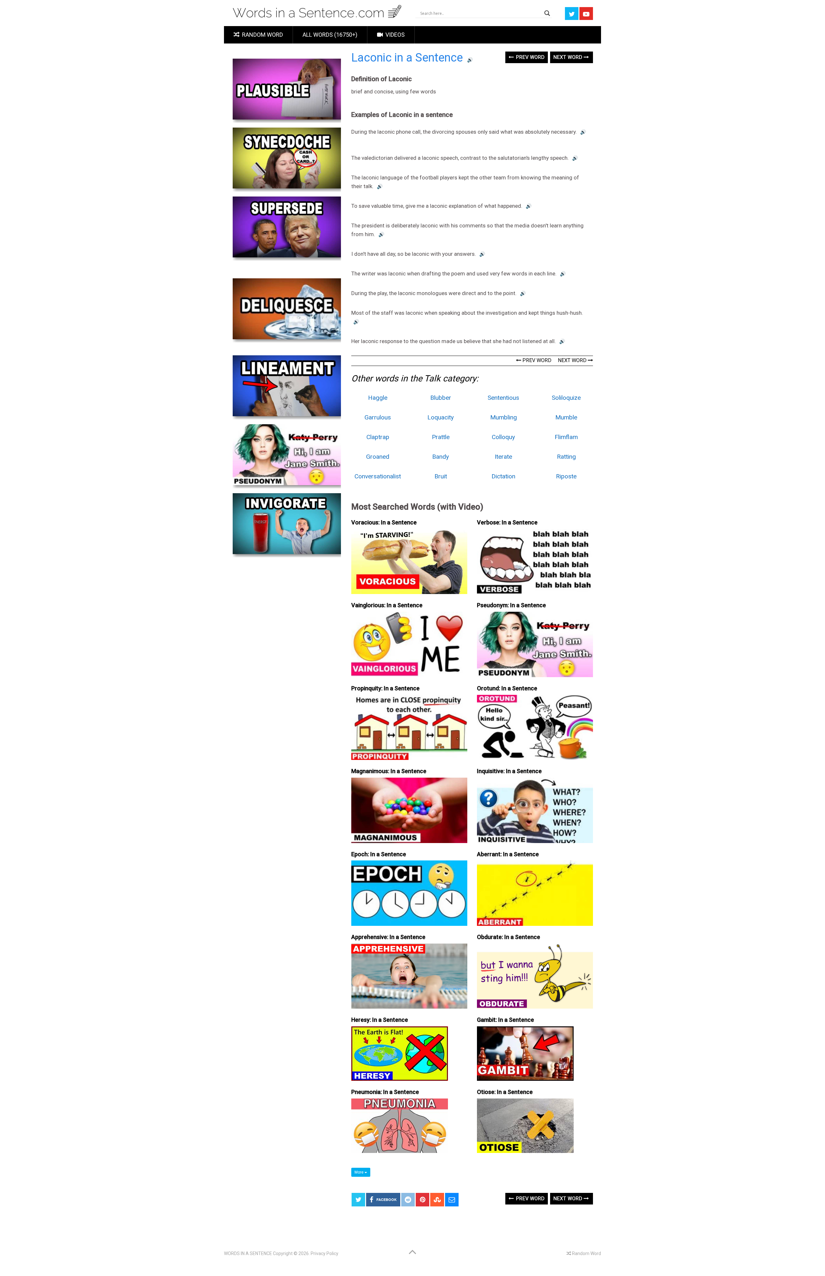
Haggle (377, 397)
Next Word (568, 57)
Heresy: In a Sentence (379, 1019)
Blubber (440, 397)
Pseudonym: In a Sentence (511, 605)
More (359, 1172)
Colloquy (503, 437)
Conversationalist (377, 476)
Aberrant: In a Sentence (508, 854)
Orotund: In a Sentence (507, 688)
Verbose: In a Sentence (507, 522)
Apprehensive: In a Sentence (388, 937)
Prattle (441, 437)
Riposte (566, 476)
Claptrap (377, 437)
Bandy (440, 456)
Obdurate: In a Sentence (508, 937)
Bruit (440, 476)
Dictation (503, 476)
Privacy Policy (324, 1253)
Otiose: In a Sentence (505, 1092)
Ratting (566, 456)
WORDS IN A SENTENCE (248, 1253)
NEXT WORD (573, 360)
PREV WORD (536, 360)
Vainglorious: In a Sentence (386, 605)
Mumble (566, 417)
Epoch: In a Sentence (378, 854)
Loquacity (440, 417)
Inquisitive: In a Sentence (509, 771)
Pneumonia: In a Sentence (385, 1092)
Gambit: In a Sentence (505, 1019)
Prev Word (530, 57)
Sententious (503, 397)
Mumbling (503, 417)
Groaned (377, 456)
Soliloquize (566, 397)
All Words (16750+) (330, 34)
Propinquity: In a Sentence (385, 688)
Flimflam (566, 437)
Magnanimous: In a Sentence (388, 771)
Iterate (503, 456)
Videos (394, 34)
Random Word (262, 34)
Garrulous (377, 417)
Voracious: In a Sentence (384, 522)
